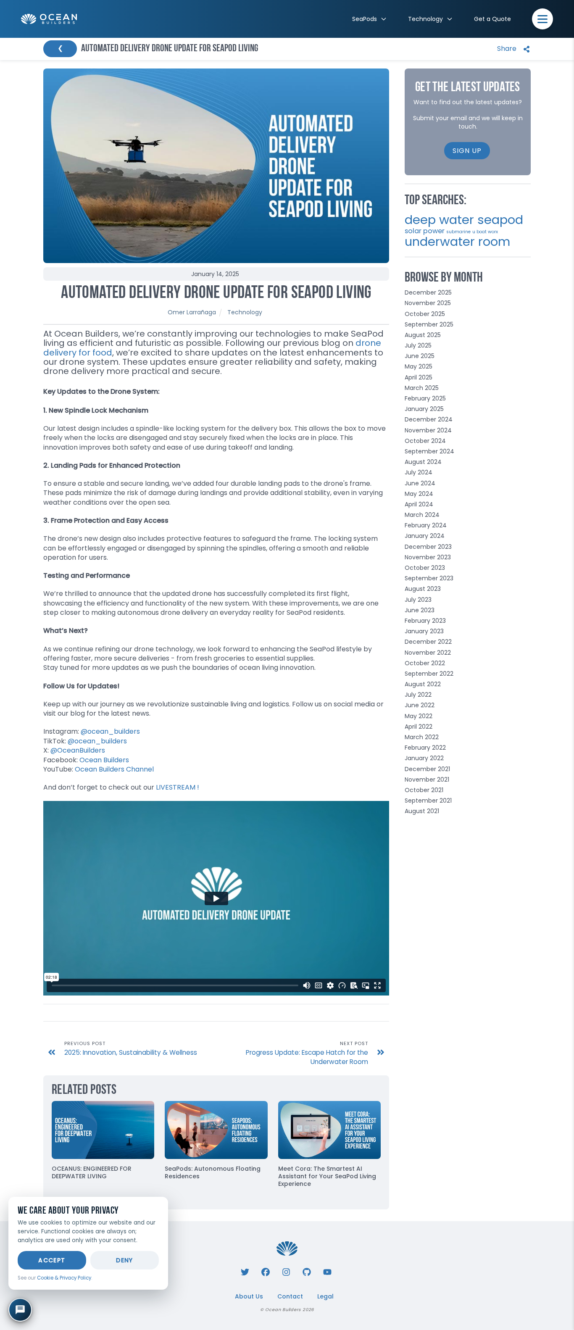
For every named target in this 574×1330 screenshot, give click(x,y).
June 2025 (419, 356)
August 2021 (422, 811)
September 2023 (429, 578)
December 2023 (428, 547)
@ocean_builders (110, 731)
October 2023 (425, 568)
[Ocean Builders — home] (49, 19)
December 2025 (428, 292)
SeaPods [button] (364, 19)
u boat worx (485, 232)
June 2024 (420, 483)
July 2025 (418, 345)
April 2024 (419, 504)
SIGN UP (467, 150)
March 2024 (422, 515)
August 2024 (423, 462)
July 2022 (418, 694)
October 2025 (425, 314)
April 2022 (418, 726)
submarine (458, 232)
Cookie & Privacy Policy (64, 1278)
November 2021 (427, 779)
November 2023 (428, 557)
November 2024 (428, 430)
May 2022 (418, 716)
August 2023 (423, 589)
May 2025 (418, 366)
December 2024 (429, 419)
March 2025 (422, 388)
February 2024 (426, 525)
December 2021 (427, 769)
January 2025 (424, 409)
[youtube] (327, 1271)
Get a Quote (492, 19)
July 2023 (418, 599)
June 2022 (419, 705)
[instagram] (286, 1271)
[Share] (511, 49)
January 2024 (425, 536)
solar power (425, 231)
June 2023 (419, 610)
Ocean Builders (104, 760)
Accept (51, 1260)
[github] (306, 1271)
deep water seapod (464, 219)
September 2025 (429, 324)
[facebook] (265, 1271)
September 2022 (429, 673)
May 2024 (419, 494)
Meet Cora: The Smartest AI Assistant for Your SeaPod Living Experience (327, 1176)
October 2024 (425, 441)
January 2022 (424, 758)
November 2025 (428, 303)
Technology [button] (425, 19)
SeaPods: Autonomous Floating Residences (213, 1172)
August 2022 (423, 684)
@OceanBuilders (77, 750)
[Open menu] (542, 18)
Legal (325, 1296)
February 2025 (425, 398)
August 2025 (423, 335)
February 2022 (425, 747)
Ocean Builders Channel (114, 769)
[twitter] (245, 1271)
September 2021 (428, 800)
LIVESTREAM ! (177, 787)
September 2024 (429, 451)
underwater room (457, 241)
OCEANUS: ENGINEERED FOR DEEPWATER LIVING (92, 1172)
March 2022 (422, 737)
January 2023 (424, 631)
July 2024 (418, 472)
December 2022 (428, 641)
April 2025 (418, 377)
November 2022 (428, 652)
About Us (249, 1296)
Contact (290, 1296)
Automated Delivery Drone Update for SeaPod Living (216, 293)
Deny (124, 1260)
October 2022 (425, 663)
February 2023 (425, 620)
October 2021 (424, 790)
